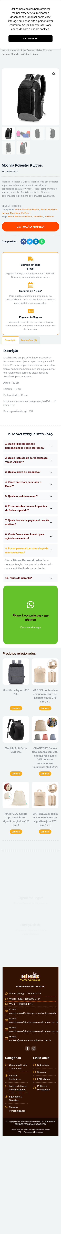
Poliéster (25, 213)
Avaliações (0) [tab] (29, 340)
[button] (54, 74)
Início (4, 50)
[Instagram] (33, 1048)
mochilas (38, 216)
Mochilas (15, 213)
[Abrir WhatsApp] (52, 1225)
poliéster (49, 216)
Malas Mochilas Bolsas (21, 50)
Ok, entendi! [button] (30, 38)
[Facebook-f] (27, 1048)
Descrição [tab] (10, 340)
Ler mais (16, 708)
